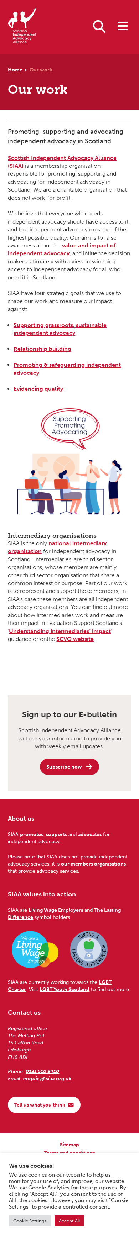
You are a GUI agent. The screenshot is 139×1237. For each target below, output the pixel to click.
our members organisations (93, 864)
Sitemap (69, 1144)
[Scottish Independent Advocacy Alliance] (22, 27)
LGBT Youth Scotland (64, 989)
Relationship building (42, 349)
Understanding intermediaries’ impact (60, 631)
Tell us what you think (39, 1105)
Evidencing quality (38, 388)
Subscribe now (64, 767)
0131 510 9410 (42, 1071)
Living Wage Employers (56, 910)
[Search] (99, 25)
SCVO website (75, 639)
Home (15, 69)
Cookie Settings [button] (30, 1220)
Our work (41, 69)
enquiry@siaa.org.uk (47, 1078)
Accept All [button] (69, 1220)
